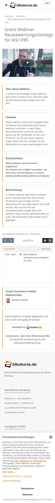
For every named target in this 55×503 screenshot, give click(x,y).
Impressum (9, 398)
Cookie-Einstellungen (14, 412)
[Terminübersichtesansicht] (45, 240)
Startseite (9, 16)
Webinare (20, 16)
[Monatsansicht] (50, 240)
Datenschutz (28, 403)
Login (47, 2)
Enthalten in (18, 327)
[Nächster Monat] (11, 240)
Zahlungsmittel (24, 398)
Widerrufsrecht (12, 403)
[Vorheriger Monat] (5, 240)
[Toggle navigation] (6, 5)
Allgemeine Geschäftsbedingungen (20, 408)
